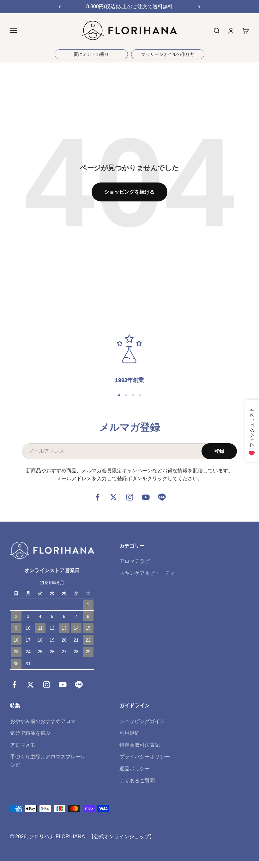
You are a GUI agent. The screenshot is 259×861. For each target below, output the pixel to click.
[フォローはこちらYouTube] (146, 497)
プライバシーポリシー (144, 756)
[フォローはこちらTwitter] (113, 497)
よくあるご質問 (137, 780)
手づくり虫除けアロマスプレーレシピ (48, 761)
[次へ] (199, 7)
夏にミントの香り (91, 54)
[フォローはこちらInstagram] (129, 497)
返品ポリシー (134, 768)
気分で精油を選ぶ (30, 733)
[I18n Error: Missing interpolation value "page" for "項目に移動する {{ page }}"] (119, 395)
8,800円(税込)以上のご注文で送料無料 (129, 6)
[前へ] (59, 7)
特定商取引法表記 (139, 745)
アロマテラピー (137, 561)
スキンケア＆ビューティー (149, 573)
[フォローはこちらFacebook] (97, 497)
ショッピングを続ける (129, 191)
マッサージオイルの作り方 (167, 54)
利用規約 (129, 733)
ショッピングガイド (142, 721)
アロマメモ (22, 745)
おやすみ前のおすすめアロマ (43, 721)
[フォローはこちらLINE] (162, 497)
